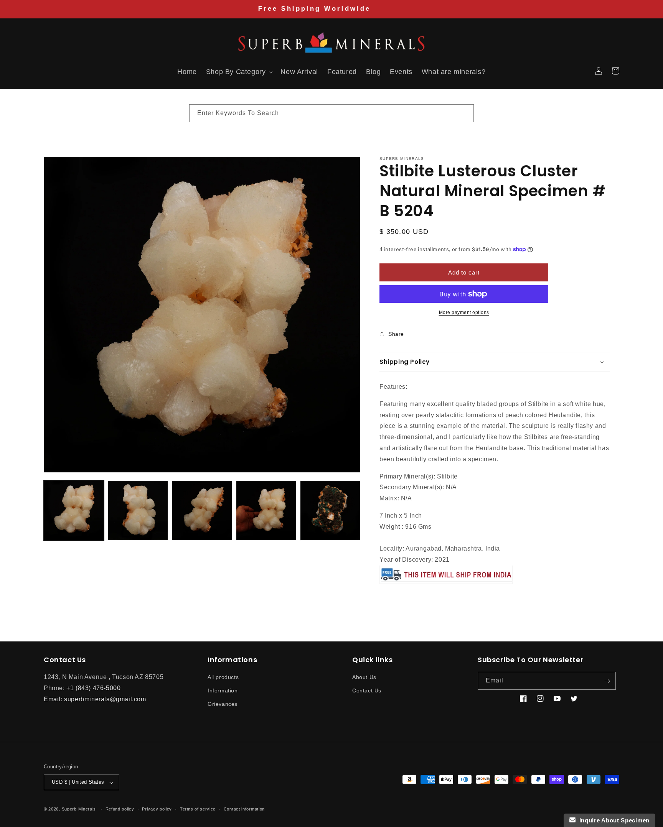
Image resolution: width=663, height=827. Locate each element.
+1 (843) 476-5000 (93, 688)
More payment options (464, 312)
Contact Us (366, 691)
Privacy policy (157, 809)
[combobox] (331, 113)
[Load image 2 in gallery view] (138, 510)
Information (223, 691)
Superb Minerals (79, 809)
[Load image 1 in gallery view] (74, 510)
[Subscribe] (607, 681)
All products (223, 677)
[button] (52, 70)
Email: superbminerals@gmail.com (95, 699)
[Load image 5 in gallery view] (330, 510)
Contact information (244, 809)
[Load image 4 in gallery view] (266, 510)
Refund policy (120, 809)
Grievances (222, 704)
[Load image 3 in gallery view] (202, 510)
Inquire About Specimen (613, 820)
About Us (364, 677)
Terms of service (198, 809)
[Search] (465, 113)
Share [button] (396, 333)
